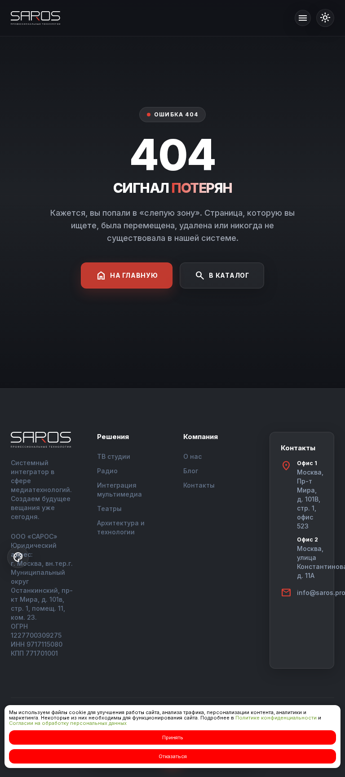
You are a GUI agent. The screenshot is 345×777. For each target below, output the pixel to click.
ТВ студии (113, 456)
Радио (107, 471)
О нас (192, 456)
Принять (172, 737)
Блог (190, 471)
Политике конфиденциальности (276, 718)
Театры (109, 508)
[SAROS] (35, 18)
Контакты (199, 485)
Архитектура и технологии (121, 527)
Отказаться (173, 756)
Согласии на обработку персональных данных (68, 723)
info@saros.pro (310, 592)
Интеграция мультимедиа (119, 489)
